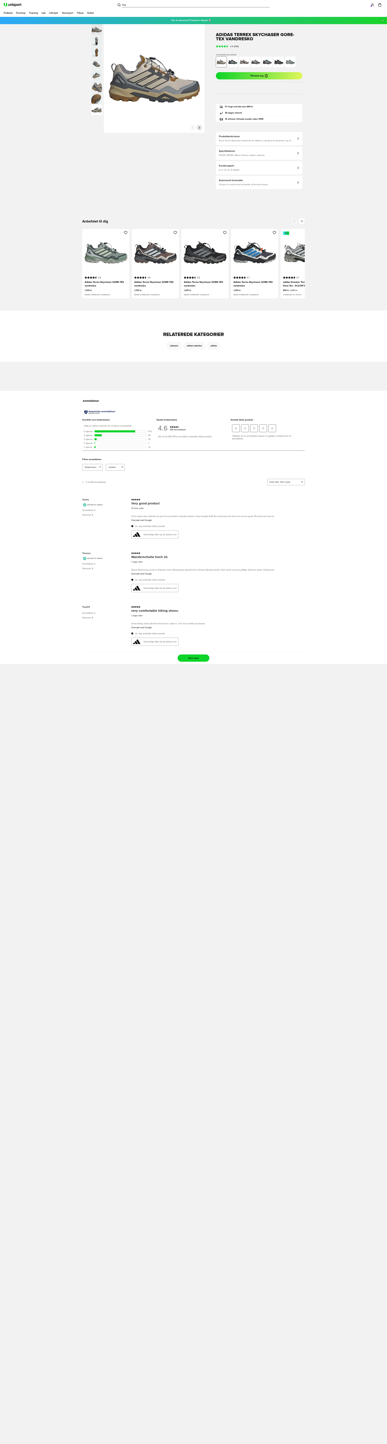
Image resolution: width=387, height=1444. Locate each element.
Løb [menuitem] (44, 13)
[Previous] (294, 221)
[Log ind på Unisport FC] (372, 4)
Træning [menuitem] (33, 13)
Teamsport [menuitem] (67, 13)
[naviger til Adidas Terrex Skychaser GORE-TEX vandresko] (232, 61)
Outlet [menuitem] (90, 13)
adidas (213, 346)
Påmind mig (256, 76)
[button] (96, 41)
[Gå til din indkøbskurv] (379, 4)
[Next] (302, 221)
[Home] (12, 5)
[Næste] (199, 127)
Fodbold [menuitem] (8, 13)
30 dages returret (233, 113)
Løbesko (174, 346)
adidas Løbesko (194, 346)
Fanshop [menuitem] (20, 13)
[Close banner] (383, 20)
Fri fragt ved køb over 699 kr (239, 107)
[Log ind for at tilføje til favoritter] (125, 232)
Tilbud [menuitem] (80, 13)
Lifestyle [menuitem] (53, 13)
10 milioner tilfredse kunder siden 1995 (244, 119)
